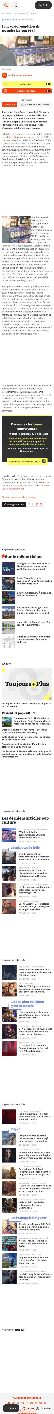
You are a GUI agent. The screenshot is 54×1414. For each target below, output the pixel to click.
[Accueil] (6, 5)
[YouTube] (9, 1403)
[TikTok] (13, 1403)
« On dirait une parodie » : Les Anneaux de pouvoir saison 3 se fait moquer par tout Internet (35, 1188)
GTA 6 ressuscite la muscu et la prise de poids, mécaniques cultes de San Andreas (35, 1031)
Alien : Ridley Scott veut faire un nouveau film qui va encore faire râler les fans (35, 972)
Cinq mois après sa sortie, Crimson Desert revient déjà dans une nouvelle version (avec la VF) (33, 1138)
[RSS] (36, 1403)
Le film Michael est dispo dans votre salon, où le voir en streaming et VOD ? (35, 890)
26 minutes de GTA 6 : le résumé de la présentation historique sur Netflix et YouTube (33, 873)
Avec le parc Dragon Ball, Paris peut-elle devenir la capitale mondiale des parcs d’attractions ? (35, 1227)
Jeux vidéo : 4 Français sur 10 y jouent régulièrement (33, 623)
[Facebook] (27, 1403)
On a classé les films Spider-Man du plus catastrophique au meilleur (24, 745)
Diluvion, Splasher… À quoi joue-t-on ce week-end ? (34, 594)
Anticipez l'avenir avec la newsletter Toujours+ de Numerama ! (26, 705)
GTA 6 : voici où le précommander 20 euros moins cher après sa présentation (32, 835)
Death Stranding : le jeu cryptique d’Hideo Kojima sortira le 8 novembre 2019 (34, 581)
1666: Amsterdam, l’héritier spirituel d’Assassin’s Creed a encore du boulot (34, 1116)
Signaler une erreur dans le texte (19, 497)
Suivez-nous (9, 105)
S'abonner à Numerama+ (24, 461)
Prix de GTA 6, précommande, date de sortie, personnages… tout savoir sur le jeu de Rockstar (34, 989)
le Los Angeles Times (19, 134)
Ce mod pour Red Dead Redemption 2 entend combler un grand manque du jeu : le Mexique (35, 1172)
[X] (18, 1403)
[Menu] (15, 5)
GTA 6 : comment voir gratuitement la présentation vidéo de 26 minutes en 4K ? (34, 857)
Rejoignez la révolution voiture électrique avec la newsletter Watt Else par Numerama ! (33, 566)
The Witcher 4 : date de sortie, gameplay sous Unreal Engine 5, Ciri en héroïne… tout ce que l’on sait (35, 1155)
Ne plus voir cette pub (13, 549)
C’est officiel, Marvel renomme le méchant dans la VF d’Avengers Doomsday (24, 731)
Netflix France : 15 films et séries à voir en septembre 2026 (33, 1243)
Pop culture (11, 19)
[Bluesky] (40, 1403)
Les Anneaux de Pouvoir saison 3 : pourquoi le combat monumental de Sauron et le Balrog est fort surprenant (27, 754)
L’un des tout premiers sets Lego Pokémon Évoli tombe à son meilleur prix (34, 1015)
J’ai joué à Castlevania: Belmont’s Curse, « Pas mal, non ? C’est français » (34, 1048)
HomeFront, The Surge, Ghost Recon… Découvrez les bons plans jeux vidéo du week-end (33, 610)
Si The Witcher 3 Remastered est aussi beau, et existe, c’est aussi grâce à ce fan (34, 906)
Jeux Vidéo (27, 19)
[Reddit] (31, 1403)
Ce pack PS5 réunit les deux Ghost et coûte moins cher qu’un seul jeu (33, 1260)
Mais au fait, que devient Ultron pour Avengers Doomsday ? (32, 1205)
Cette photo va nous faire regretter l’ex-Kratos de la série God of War (26, 738)
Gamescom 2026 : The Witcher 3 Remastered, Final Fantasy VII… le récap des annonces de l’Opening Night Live (32, 721)
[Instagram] (22, 1403)
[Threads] (45, 1403)
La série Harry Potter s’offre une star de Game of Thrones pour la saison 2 (35, 1277)
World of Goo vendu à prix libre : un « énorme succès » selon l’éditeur (34, 639)
